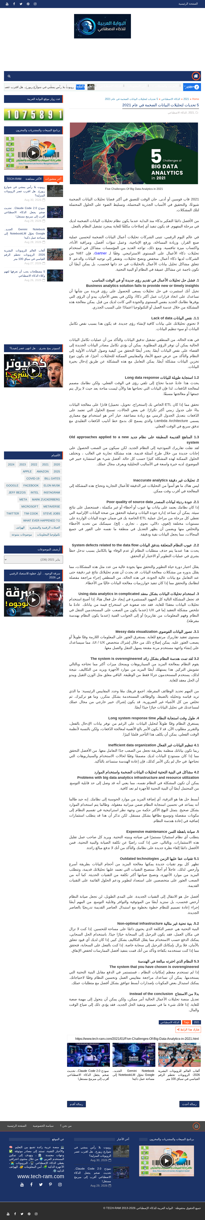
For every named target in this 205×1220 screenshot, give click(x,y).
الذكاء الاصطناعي (110, 86)
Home (195, 98)
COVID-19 (32, 478)
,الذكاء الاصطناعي (178, 112)
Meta (23, 499)
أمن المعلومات (137, 86)
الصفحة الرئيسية (188, 3)
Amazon (43, 471)
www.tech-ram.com (40, 1176)
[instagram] (35, 4)
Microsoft (29, 506)
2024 (11, 464)
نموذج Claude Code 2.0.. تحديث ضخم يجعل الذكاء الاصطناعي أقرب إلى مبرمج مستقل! (88, 1075)
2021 (186, 98)
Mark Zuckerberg (46, 499)
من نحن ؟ (66, 1125)
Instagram (52, 492)
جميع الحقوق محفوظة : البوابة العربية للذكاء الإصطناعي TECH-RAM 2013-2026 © (152, 1208)
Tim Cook (31, 513)
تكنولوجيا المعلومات (48, 534)
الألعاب (44, 86)
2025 (57, 471)
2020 (57, 464)
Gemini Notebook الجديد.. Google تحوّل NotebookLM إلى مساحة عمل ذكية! (133, 1075)
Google (12, 485)
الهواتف (59, 86)
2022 (34, 464)
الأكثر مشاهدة (34, 178)
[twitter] (21, 4)
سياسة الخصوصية (43, 1125)
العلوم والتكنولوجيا (81, 86)
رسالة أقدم (76, 1104)
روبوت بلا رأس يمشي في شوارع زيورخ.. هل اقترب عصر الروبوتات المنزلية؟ (24, 191)
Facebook (31, 485)
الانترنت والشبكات (166, 86)
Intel (35, 492)
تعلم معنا (28, 86)
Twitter (12, 513)
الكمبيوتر (192, 86)
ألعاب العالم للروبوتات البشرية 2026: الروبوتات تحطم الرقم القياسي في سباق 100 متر (179, 1075)
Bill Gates (52, 478)
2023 (22, 464)
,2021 (191, 112)
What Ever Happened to (41, 520)
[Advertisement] (102, 55)
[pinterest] (28, 4)
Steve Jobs (51, 513)
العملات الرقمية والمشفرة (45, 527)
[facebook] (14, 4)
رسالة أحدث (189, 1104)
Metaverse (51, 506)
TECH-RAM (14, 178)
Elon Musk (52, 485)
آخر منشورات (53, 178)
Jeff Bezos (17, 492)
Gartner (100, 253)
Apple (27, 471)
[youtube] (7, 4)
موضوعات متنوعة (22, 534)
